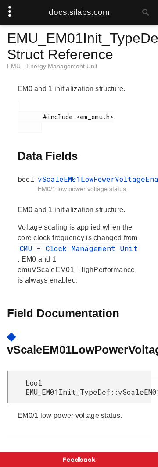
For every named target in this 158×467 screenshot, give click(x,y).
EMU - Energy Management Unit (52, 66)
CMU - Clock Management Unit (79, 248)
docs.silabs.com (79, 12)
